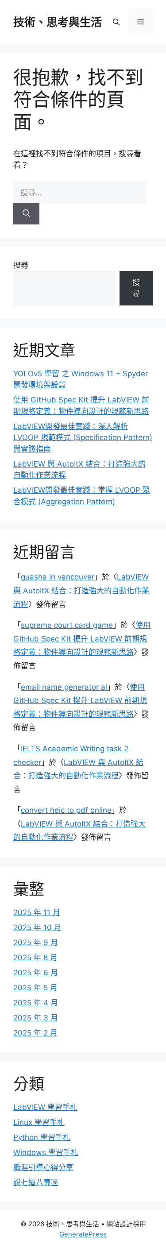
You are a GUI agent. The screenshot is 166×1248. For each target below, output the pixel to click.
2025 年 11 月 (36, 912)
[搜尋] (26, 213)
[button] (116, 22)
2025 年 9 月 (35, 942)
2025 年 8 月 (35, 957)
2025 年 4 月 (35, 1002)
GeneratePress (83, 1234)
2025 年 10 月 (37, 927)
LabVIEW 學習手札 (45, 1107)
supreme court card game (67, 625)
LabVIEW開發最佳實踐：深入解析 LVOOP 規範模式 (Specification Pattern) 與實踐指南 (82, 437)
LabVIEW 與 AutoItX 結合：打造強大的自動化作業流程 (81, 590)
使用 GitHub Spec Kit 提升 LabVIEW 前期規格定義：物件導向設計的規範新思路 (82, 639)
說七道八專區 (35, 1182)
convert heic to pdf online (66, 810)
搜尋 (20, 265)
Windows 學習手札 (45, 1152)
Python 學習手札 (41, 1137)
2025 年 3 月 (35, 1017)
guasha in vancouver (57, 576)
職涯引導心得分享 (43, 1167)
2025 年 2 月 (35, 1032)
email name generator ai (64, 687)
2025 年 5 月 (35, 987)
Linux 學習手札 (39, 1122)
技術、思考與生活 (57, 22)
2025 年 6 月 (35, 972)
